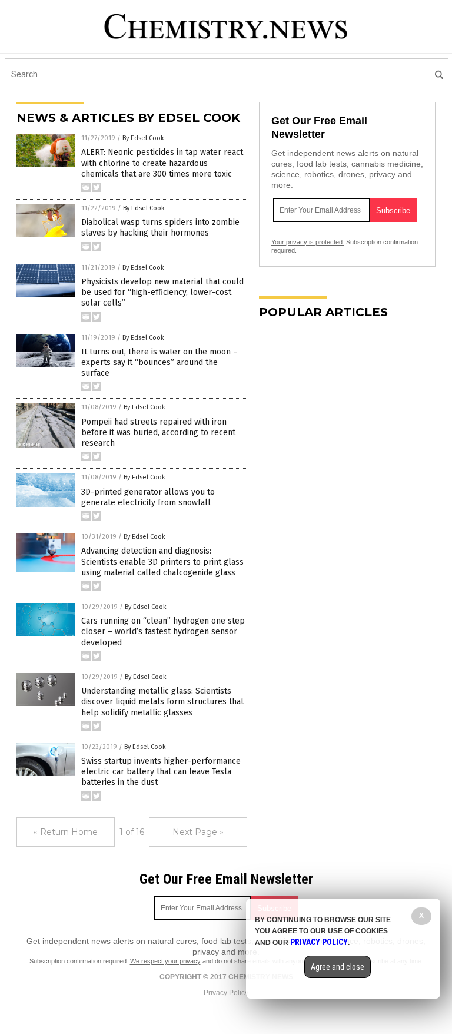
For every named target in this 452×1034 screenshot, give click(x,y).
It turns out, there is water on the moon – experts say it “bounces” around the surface (159, 362)
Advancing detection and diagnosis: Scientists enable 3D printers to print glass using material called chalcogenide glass (162, 561)
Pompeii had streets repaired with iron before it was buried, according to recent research (158, 432)
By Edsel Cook (143, 138)
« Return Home (66, 832)
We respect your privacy (165, 961)
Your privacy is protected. (307, 242)
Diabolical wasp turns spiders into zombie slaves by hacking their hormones (160, 227)
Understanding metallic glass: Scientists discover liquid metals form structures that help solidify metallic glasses (162, 701)
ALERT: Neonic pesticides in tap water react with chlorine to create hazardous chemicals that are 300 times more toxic (162, 162)
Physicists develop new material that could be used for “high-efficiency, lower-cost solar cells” (162, 292)
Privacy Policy (226, 993)
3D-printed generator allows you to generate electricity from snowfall (148, 497)
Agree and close (337, 967)
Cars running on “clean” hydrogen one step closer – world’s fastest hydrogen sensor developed (163, 631)
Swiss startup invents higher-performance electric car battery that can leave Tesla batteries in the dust (161, 771)
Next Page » (198, 832)
